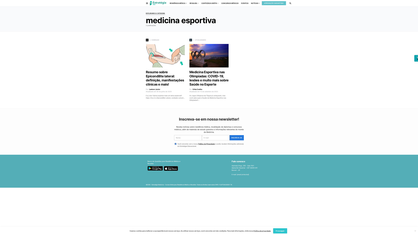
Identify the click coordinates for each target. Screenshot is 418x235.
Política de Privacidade (206, 144)
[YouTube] (264, 184)
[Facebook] (254, 184)
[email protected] (243, 174)
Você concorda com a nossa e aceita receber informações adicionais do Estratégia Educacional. (210, 145)
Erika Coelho (197, 89)
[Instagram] (260, 184)
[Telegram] (267, 184)
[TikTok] (271, 184)
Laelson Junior (154, 89)
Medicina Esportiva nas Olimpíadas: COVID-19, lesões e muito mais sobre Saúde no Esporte (208, 78)
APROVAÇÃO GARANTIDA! (274, 3)
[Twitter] (257, 184)
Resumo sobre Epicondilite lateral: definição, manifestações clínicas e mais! (165, 78)
